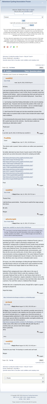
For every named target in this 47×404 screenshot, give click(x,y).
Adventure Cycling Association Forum (16, 1)
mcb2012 (9, 78)
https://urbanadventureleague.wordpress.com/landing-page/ (19, 297)
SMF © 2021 (23, 397)
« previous (38, 65)
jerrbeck (9, 302)
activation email (28, 11)
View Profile (7, 80)
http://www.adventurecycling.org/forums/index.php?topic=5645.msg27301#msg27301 (18, 158)
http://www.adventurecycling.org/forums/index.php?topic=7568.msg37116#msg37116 (18, 162)
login (27, 9)
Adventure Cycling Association (30, 395)
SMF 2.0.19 (16, 397)
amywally (16, 58)
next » (43, 65)
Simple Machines (31, 397)
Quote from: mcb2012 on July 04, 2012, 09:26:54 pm (17, 227)
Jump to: (42, 374)
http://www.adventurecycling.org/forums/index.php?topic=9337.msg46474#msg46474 (18, 170)
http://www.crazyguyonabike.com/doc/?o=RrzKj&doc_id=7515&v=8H (23, 322)
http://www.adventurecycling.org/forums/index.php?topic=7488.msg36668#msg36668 (18, 166)
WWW (12, 221)
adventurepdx (11, 219)
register (32, 9)
